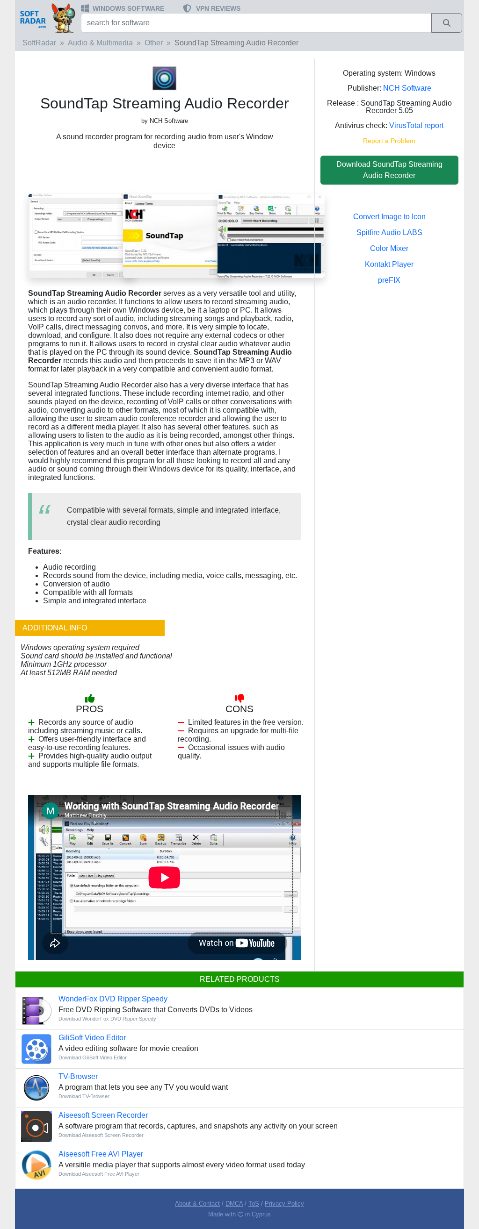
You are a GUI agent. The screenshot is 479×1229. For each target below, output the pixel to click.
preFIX (389, 280)
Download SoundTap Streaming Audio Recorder (389, 169)
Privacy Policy (284, 1203)
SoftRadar (39, 43)
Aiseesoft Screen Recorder (103, 1115)
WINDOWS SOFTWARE (128, 8)
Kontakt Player (389, 264)
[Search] (446, 23)
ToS (253, 1203)
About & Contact (197, 1203)
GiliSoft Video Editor (92, 1038)
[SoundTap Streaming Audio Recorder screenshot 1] (271, 236)
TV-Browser (78, 1076)
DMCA (234, 1203)
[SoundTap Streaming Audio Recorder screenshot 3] (81, 236)
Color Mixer (389, 248)
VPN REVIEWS (218, 8)
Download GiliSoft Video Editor (92, 1057)
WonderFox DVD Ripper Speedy (112, 999)
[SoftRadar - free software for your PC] (47, 18)
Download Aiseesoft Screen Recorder (101, 1135)
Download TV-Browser (83, 1096)
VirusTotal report (416, 125)
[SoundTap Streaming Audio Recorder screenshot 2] (176, 236)
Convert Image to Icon (389, 217)
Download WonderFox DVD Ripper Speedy (107, 1019)
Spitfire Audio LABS (389, 232)
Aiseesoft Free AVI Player (100, 1154)
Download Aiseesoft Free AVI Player (98, 1174)
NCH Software (407, 88)
